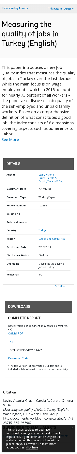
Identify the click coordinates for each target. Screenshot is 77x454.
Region (11, 238)
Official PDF (15, 333)
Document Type (16, 197)
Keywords (13, 274)
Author (11, 174)
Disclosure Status (18, 255)
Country (12, 230)
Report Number (16, 205)
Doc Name (13, 263)
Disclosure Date (17, 247)
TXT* (11, 342)
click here (32, 447)
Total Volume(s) (16, 222)
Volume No (13, 214)
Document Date (16, 189)
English (67, 8)
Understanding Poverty (15, 8)
